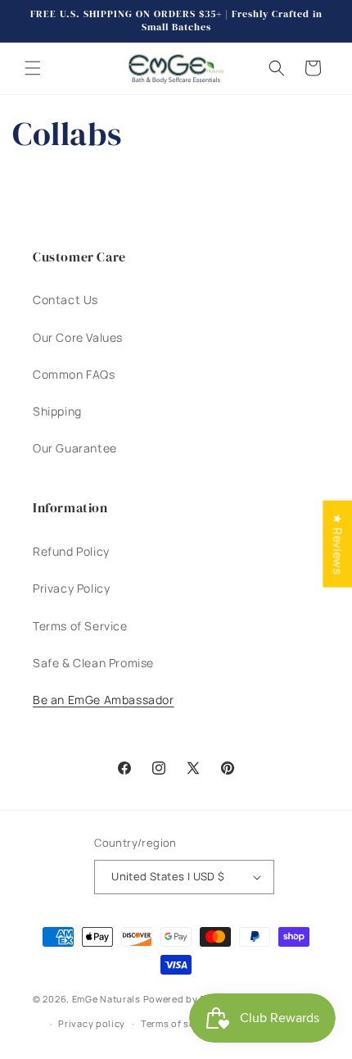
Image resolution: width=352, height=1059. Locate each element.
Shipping (57, 411)
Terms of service (179, 1023)
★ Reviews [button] (337, 544)
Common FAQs (74, 374)
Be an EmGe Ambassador (103, 699)
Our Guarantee (75, 448)
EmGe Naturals (106, 999)
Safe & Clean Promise (93, 662)
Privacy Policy (71, 588)
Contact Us (65, 299)
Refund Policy (71, 551)
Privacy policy (91, 1023)
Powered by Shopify (190, 999)
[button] (33, 68)
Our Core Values (78, 337)
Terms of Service (80, 626)
